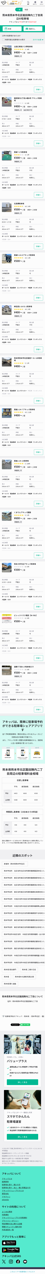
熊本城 (6, 976)
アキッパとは (7, 1178)
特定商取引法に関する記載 (12, 1223)
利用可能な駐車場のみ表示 (15, 39)
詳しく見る (22, 1082)
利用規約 (5, 1214)
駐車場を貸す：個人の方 (11, 1184)
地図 (26, 9)
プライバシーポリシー (10, 1221)
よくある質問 (7, 1211)
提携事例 (5, 1181)
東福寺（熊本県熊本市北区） (15, 864)
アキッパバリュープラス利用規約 (14, 1217)
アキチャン (6, 1196)
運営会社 (5, 1193)
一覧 (19, 9)
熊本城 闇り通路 (10, 984)
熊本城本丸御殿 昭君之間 (24, 976)
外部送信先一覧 (8, 1229)
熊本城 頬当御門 (10, 969)
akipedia (5, 1199)
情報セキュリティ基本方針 (12, 1226)
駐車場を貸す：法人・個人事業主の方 (16, 1187)
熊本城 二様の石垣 (29, 969)
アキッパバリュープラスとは (13, 1190)
